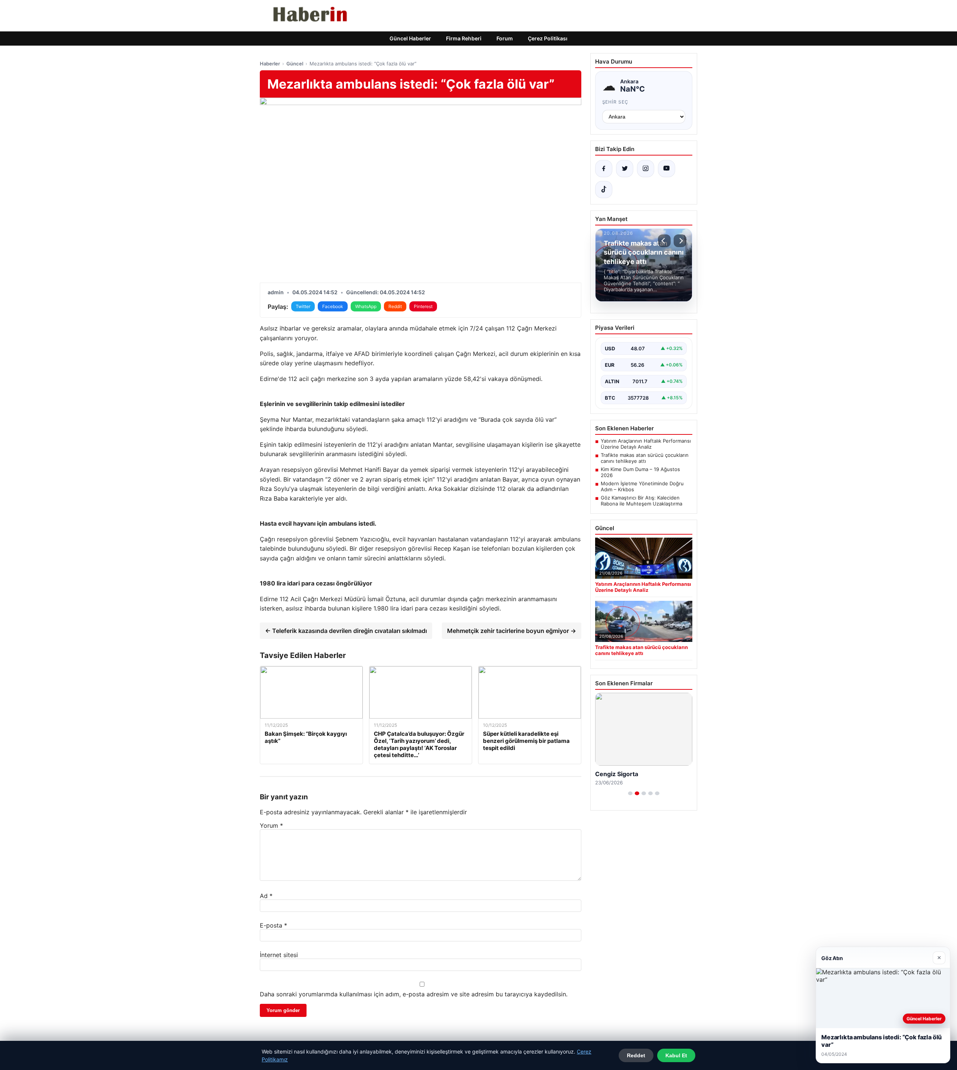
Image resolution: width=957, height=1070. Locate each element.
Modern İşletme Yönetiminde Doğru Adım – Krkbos (642, 486)
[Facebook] (603, 168)
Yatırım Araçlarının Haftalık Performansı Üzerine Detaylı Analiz (646, 444)
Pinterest (423, 306)
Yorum (271, 825)
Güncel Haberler (410, 38)
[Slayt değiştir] (630, 793)
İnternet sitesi (279, 955)
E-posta (273, 925)
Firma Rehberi (463, 38)
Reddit (395, 306)
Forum (504, 38)
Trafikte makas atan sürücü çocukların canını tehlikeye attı (645, 458)
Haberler (270, 64)
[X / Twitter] (624, 168)
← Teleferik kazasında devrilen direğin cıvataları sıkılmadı (346, 630)
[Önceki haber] (664, 240)
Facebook (332, 306)
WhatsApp (365, 306)
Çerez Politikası (547, 38)
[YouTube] (666, 168)
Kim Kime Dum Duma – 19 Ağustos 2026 (640, 472)
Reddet (636, 1055)
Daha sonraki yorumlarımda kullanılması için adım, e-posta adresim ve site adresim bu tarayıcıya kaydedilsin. (413, 994)
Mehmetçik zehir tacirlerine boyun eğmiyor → (511, 630)
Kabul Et (676, 1055)
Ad (266, 896)
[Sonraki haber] (680, 240)
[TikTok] (603, 189)
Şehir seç (615, 102)
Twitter (303, 306)
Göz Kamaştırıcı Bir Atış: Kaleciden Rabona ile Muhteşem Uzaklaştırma (641, 501)
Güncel (294, 64)
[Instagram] (645, 168)
